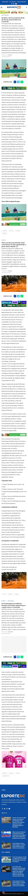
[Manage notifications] (3, 892)
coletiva (11, 230)
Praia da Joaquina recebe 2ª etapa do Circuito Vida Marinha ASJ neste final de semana (19, 859)
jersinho (4, 233)
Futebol (4, 601)
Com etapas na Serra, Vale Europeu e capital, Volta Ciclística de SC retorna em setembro (18, 846)
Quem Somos (5, 1)
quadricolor (6, 775)
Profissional (11, 601)
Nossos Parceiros (21, 1)
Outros (3, 240)
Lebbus (22, 893)
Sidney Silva (10, 631)
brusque (5, 230)
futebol (18, 773)
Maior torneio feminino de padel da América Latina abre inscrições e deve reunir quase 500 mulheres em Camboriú (19, 835)
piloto (4, 594)
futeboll (18, 230)
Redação (10, 55)
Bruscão (5, 773)
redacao (10, 594)
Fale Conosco (12, 1)
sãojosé (17, 594)
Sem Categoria (5, 15)
